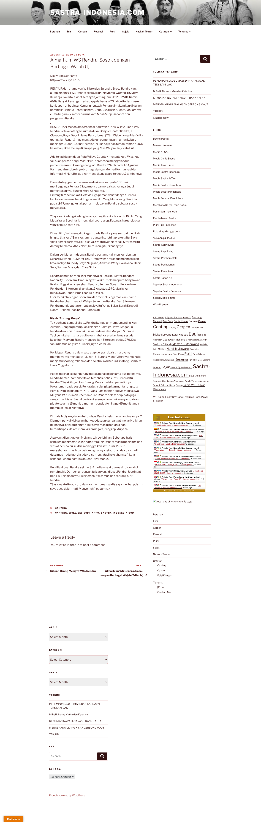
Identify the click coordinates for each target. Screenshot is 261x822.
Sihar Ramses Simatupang (173, 381)
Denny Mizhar (197, 327)
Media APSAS (161, 151)
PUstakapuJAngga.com (166, 231)
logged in (73, 545)
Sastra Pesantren (163, 271)
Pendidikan (195, 349)
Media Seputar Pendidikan (168, 198)
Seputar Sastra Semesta (167, 291)
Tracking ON (189, 491)
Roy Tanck (178, 396)
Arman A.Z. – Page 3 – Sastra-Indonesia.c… (174, 431)
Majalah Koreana (162, 145)
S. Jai (200, 360)
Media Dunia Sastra (164, 158)
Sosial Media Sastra (164, 297)
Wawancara (159, 389)
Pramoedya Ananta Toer (165, 354)
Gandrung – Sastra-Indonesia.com (170, 444)
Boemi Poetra (161, 138)
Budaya (193, 321)
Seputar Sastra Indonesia (167, 284)
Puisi (112, 31)
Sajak (125, 31)
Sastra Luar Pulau (163, 251)
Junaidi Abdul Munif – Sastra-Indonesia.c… (173, 425)
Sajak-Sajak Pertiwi (164, 238)
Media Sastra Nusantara (167, 185)
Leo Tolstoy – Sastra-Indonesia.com (177, 486)
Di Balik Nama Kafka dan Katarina (172, 91)
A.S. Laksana (158, 317)
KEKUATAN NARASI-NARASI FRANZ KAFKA (179, 97)
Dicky (72, 513)
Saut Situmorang (197, 375)
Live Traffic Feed (179, 417)
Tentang (183, 31)
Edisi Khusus (180, 334)
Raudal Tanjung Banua (163, 360)
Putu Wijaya (199, 354)
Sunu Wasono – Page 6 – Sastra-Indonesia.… (175, 450)
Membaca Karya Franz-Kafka (170, 204)
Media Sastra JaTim (164, 178)
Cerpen (82, 31)
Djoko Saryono (162, 334)
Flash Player (201, 396)
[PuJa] (160, 587)
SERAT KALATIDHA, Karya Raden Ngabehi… (174, 465)
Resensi (98, 31)
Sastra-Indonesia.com (97, 12)
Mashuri (162, 349)
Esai (69, 31)
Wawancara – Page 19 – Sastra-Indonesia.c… (182, 479)
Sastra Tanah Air (162, 277)
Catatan (164, 31)
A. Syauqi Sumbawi (174, 317)
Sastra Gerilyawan (163, 244)
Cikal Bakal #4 (161, 117)
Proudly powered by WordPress (67, 795)
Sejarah (157, 381)
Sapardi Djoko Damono (181, 367)
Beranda (55, 31)
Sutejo (179, 385)
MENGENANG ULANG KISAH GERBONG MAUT (180, 104)
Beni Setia (168, 321)
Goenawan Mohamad (175, 339)
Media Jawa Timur (163, 165)
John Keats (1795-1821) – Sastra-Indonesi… (178, 472)
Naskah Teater (144, 31)
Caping (172, 327)
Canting (61, 508)
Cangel (202, 321)
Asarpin (187, 317)
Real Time (178, 491)
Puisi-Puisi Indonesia (164, 224)
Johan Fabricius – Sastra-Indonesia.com (172, 458)
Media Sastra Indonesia (166, 171)
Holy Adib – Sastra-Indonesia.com (178, 436)
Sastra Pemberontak (165, 257)
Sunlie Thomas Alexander (197, 381)
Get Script (168, 491)
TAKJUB (158, 111)
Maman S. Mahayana (185, 344)
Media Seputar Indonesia (167, 191)
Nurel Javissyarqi (178, 348)
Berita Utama (181, 321)
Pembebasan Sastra (164, 218)
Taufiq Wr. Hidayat (194, 385)
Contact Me (164, 592)
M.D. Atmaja (166, 344)
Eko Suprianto (88, 513)
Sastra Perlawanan (164, 264)
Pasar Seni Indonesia (165, 211)
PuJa (81, 55)
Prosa (181, 354)
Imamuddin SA (194, 340)
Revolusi (193, 359)
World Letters (160, 304)
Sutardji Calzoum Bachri (164, 385)
